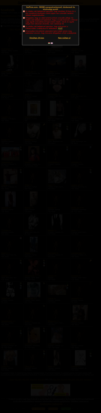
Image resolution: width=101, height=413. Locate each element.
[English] (52, 43)
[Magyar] (49, 43)
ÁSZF (60, 28)
